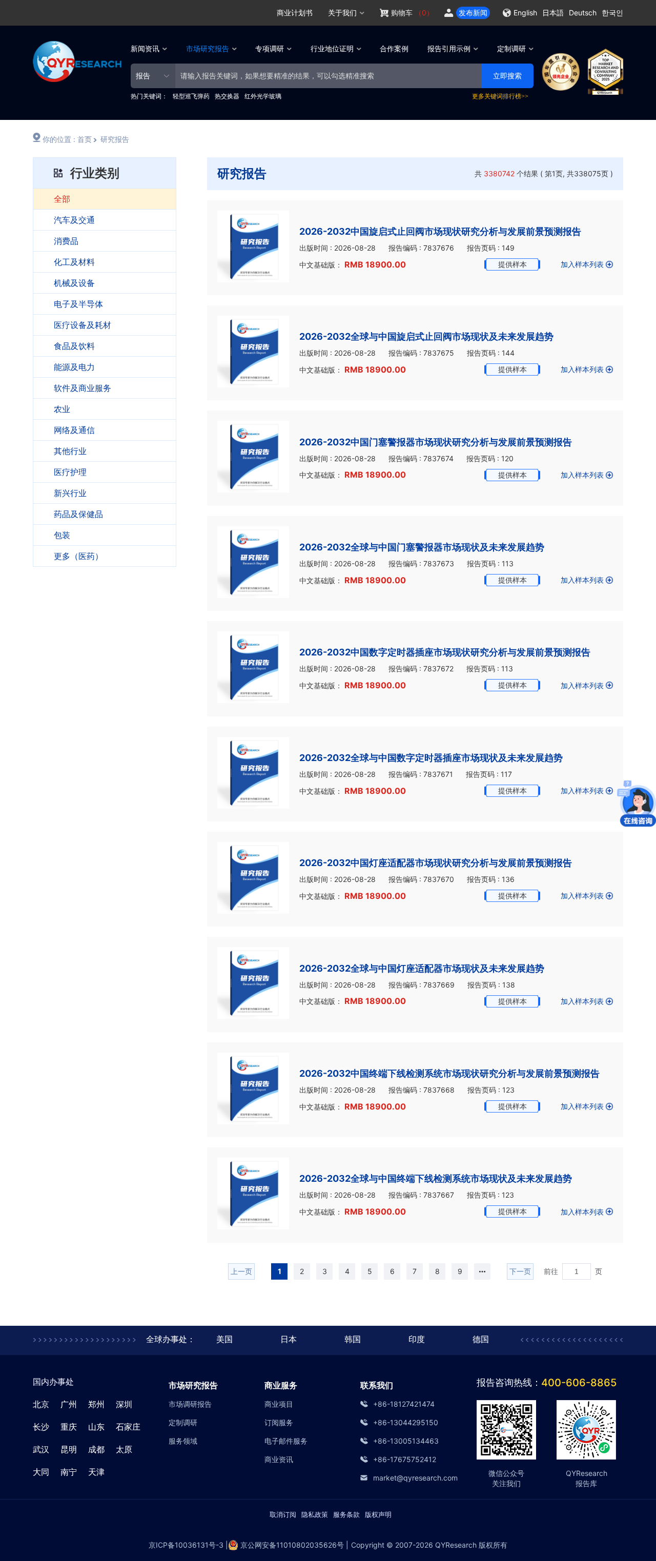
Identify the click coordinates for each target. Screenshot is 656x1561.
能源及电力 (74, 367)
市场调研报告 (190, 1404)
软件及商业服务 (82, 388)
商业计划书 (295, 12)
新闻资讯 (145, 48)
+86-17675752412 (404, 1459)
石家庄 (128, 1427)
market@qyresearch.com (409, 1477)
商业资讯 (278, 1459)
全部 (62, 199)
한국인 (612, 12)
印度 (416, 1339)
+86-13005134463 (406, 1440)
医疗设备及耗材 (82, 325)
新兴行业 (70, 493)
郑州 (96, 1404)
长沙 (41, 1427)
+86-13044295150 (405, 1422)
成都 (96, 1449)
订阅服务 (278, 1422)
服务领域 (183, 1440)
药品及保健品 (78, 514)
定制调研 (511, 48)
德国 (481, 1339)
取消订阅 (283, 1514)
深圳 (124, 1404)
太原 (124, 1449)
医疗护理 (70, 472)
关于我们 (342, 12)
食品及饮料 (74, 346)
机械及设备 (74, 283)
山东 (96, 1427)
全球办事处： (170, 1339)
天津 (96, 1472)
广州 (68, 1404)
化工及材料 (74, 262)
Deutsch (583, 12)
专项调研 (269, 48)
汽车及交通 (74, 220)
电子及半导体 (78, 304)
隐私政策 (314, 1514)
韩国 (352, 1339)
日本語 (553, 12)
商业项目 (278, 1404)
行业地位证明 (332, 48)
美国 (224, 1339)
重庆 (68, 1427)
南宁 (68, 1472)
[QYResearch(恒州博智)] (77, 79)
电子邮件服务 (286, 1440)
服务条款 (346, 1514)
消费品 (66, 241)
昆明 (68, 1449)
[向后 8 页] (482, 1271)
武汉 (41, 1449)
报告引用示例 (448, 48)
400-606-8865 (579, 1383)
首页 (84, 139)
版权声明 (378, 1514)
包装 (62, 535)
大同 (41, 1472)
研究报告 (114, 139)
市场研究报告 (207, 48)
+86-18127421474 (404, 1404)
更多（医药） (78, 556)
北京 (41, 1404)
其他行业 (70, 451)
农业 (62, 409)
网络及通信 (74, 430)
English (525, 12)
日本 (288, 1339)
